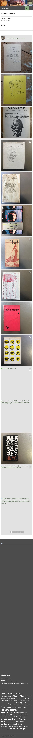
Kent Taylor (13, 707)
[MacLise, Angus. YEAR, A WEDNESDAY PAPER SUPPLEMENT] (16, 253)
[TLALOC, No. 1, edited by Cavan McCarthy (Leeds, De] (16, 155)
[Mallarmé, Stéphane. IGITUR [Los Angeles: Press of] (16, 415)
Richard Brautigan (20, 717)
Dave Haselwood (4, 698)
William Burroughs (5, 729)
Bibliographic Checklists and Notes (10, 682)
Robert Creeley (6, 719)
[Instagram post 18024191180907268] (16, 57)
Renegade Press (10, 716)
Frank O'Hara (4, 700)
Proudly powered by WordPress (8, 736)
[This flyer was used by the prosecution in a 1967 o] (16, 90)
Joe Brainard (11, 705)
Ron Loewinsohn (11, 721)
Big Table (3, 25)
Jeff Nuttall (4, 680)
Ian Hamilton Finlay (5, 703)
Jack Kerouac (12, 703)
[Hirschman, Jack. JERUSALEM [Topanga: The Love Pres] (16, 481)
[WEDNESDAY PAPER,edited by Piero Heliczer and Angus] (16, 285)
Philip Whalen (24, 715)
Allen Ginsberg (7, 693)
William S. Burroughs (17, 728)
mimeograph (22, 713)
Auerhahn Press (18, 694)
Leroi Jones (19, 707)
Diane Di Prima (20, 698)
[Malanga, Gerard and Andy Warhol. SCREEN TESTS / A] (16, 220)
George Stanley (17, 700)
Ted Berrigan (6, 726)
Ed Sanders (27, 698)
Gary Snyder (11, 700)
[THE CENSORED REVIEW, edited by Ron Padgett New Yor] (16, 188)
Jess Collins (4, 705)
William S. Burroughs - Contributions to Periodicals (14, 683)
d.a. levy (28, 696)
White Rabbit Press (24, 726)
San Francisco (7, 724)
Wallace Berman (16, 726)
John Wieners (19, 705)
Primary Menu (31, 8)
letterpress (24, 707)
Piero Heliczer (4, 717)
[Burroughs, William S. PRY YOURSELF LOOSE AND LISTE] (16, 318)
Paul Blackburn (5, 715)
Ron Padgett (19, 722)
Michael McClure (9, 712)
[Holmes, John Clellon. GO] (16, 383)
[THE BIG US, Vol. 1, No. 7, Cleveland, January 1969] (16, 122)
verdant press (5, 8)
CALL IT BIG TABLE (6, 18)
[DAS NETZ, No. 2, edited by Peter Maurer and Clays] (16, 513)
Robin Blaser (4, 721)
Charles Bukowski (7, 696)
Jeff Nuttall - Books (6, 679)
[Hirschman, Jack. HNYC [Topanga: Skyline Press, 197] (16, 448)
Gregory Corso (26, 700)
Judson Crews (6, 707)
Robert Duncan (19, 719)
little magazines (9, 709)
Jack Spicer (20, 702)
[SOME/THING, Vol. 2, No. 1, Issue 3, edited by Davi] (16, 350)
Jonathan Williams (27, 705)
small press (17, 724)
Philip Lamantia (14, 715)
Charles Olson (19, 696)
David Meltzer (12, 698)
